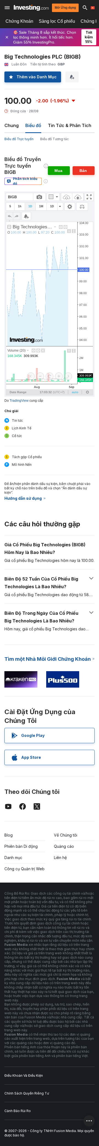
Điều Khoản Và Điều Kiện (23, 1075)
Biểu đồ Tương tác (54, 139)
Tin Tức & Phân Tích (69, 125)
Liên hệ (60, 857)
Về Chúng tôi (65, 835)
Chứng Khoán (19, 21)
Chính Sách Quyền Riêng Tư (26, 1093)
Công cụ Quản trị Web (24, 868)
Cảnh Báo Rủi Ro (17, 1111)
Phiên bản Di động (21, 846)
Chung (11, 125)
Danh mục (13, 857)
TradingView (19, 401)
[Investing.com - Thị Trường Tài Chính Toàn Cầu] (31, 8)
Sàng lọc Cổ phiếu (57, 21)
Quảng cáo (64, 846)
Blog (8, 835)
